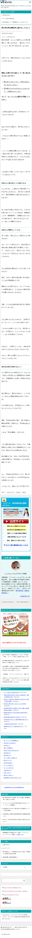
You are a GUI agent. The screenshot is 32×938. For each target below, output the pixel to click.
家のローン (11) (8, 760)
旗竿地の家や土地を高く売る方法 (12, 717)
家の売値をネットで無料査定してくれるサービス (15, 22)
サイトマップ (6, 848)
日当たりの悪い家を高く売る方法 (24, 602)
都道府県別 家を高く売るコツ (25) (12, 777)
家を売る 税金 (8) (8, 763)
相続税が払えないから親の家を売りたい (14, 726)
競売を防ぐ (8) (7, 755)
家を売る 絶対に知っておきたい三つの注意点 (15, 703)
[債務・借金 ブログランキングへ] (6, 898)
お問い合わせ (6, 844)
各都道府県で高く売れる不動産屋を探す (14, 787)
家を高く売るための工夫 (7, 33)
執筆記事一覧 (25, 596)
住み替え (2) (7, 745)
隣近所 (24, 492)
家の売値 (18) (7, 753)
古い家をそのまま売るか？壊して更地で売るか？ (9, 602)
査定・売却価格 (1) (8, 748)
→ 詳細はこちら (20, 834)
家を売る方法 (6, 2)
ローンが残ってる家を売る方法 (11, 692)
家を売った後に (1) (8, 775)
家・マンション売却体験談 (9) (11, 740)
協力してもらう (10, 492)
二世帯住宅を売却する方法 (10, 724)
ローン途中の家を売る (8, 18)
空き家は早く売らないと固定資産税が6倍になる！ (16, 719)
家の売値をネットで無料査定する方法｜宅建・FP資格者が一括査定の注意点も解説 (16, 852)
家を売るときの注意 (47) (10, 743)
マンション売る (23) (9, 767)
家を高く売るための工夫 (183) (11, 750)
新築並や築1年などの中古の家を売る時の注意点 (15, 712)
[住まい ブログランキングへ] (6, 902)
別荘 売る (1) (7, 772)
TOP (7, 927)
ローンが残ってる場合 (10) (10, 757)
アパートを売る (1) (8, 765)
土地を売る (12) (8, 770)
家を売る (18, 492)
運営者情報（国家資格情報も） (10, 857)
